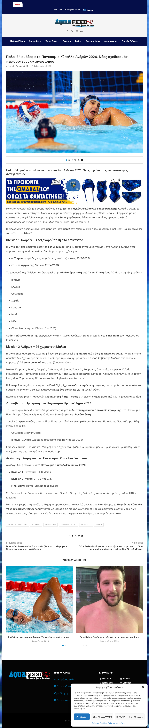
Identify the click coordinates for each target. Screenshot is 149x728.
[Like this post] (69, 160)
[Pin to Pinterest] (78, 160)
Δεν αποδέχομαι (102, 717)
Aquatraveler (110, 41)
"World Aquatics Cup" (17, 525)
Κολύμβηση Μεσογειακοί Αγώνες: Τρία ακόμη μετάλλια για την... (39, 637)
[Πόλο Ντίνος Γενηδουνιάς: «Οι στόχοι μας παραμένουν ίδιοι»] (109, 599)
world (99, 525)
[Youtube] (81, 31)
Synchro (67, 41)
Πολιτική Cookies (99, 723)
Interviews (58, 10)
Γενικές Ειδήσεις (130, 41)
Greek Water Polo (68, 525)
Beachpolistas (93, 41)
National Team (17, 41)
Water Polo (51, 41)
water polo (86, 525)
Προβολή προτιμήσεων (129, 717)
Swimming (34, 41)
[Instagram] (77, 31)
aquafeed (36, 525)
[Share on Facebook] (72, 160)
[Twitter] (72, 31)
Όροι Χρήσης (61, 693)
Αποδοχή (82, 717)
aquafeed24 (50, 525)
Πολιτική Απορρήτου (116, 723)
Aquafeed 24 (22, 66)
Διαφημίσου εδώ (72, 10)
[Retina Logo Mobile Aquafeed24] (29, 675)
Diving (78, 41)
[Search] (76, 50)
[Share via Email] (82, 160)
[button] (143, 687)
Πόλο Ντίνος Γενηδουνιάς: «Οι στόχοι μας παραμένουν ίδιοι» (109, 637)
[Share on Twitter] (75, 160)
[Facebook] (67, 31)
